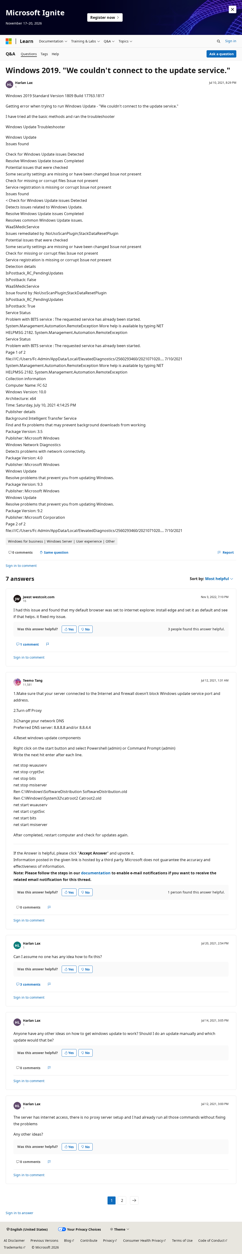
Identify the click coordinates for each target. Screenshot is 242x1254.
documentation (96, 873)
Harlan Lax (24, 82)
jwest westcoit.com (39, 597)
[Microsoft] (9, 41)
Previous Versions (44, 1240)
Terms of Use (182, 1240)
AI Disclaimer (14, 1240)
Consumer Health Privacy (143, 1240)
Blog (67, 1240)
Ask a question (221, 54)
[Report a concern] (47, 644)
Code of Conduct (211, 1240)
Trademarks (13, 1247)
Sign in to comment (21, 565)
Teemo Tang (33, 680)
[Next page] (134, 1200)
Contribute (88, 1240)
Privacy (108, 1240)
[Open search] (218, 41)
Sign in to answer (19, 1213)
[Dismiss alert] (232, 9)
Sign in (230, 41)
